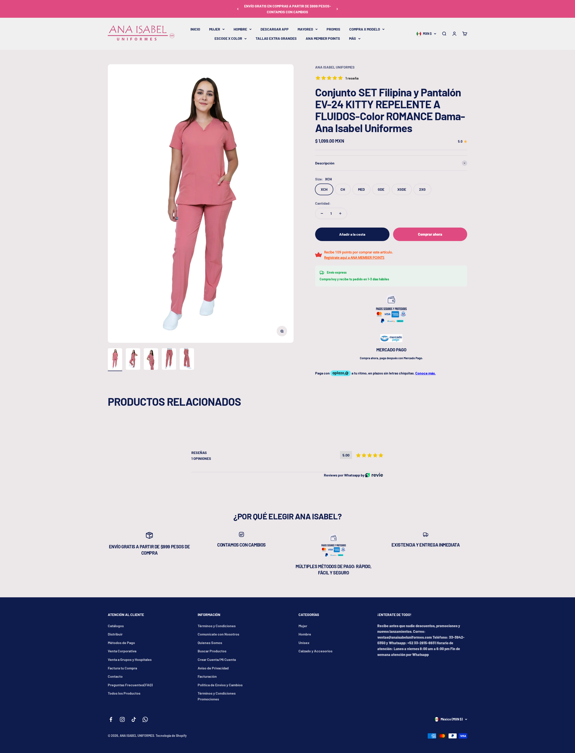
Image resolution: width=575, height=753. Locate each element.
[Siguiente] (337, 9)
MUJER (214, 29)
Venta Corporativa (122, 651)
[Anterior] (238, 9)
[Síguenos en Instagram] (122, 719)
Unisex (304, 642)
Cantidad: (323, 203)
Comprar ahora (430, 234)
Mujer (303, 626)
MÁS (352, 38)
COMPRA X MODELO (364, 29)
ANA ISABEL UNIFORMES (335, 67)
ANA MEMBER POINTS (323, 38)
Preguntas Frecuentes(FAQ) (130, 685)
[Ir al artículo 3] (151, 359)
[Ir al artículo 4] (169, 359)
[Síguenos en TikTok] (134, 719)
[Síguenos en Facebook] (111, 719)
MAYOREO (305, 29)
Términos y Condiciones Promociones (217, 696)
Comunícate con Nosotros (218, 634)
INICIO (195, 29)
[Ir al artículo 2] (133, 359)
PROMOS (333, 29)
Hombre (305, 634)
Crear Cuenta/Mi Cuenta (217, 659)
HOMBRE (240, 29)
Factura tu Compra (122, 668)
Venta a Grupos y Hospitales (130, 659)
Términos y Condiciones (217, 626)
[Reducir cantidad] (321, 213)
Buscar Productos (212, 651)
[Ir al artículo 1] (115, 359)
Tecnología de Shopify (171, 735)
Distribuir (115, 634)
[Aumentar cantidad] (340, 213)
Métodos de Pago (121, 642)
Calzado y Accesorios (315, 651)
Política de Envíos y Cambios (220, 685)
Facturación (207, 676)
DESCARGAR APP (275, 29)
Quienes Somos (210, 642)
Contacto (115, 676)
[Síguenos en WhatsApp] (145, 719)
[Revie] (374, 475)
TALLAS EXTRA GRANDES (276, 38)
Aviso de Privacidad (213, 668)
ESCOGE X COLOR (228, 38)
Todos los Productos (124, 693)
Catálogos (116, 626)
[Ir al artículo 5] (187, 359)
